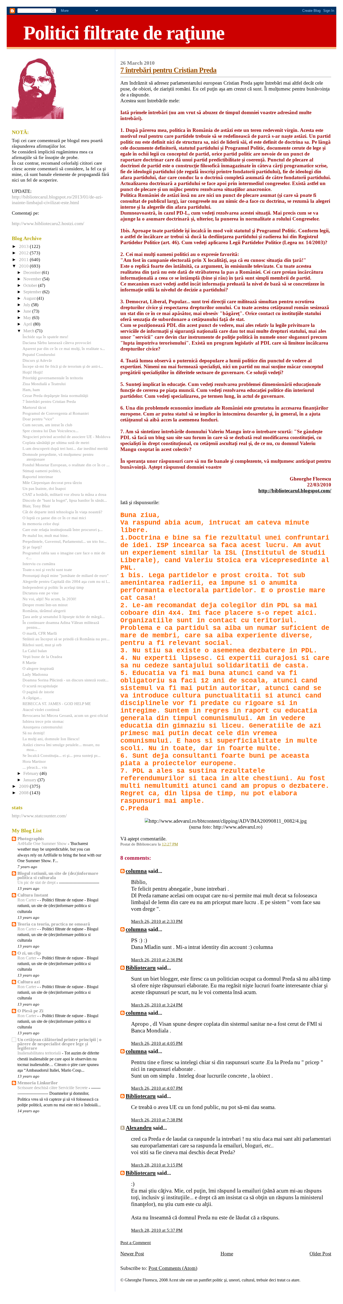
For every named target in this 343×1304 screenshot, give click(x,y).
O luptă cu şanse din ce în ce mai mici (54, 517)
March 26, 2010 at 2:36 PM (156, 959)
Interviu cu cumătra (39, 563)
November (32, 279)
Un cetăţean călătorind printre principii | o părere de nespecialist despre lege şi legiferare (59, 1044)
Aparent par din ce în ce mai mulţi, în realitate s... (64, 348)
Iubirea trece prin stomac (43, 721)
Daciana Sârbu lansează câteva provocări (57, 342)
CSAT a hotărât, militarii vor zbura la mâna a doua (64, 494)
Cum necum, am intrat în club (47, 424)
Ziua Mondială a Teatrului (44, 383)
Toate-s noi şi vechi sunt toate (47, 569)
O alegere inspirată (38, 668)
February (31, 773)
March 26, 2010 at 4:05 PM (156, 1043)
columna (136, 871)
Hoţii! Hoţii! (33, 372)
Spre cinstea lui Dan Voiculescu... (51, 430)
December (32, 272)
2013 (24, 246)
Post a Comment (135, 1242)
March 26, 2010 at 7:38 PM (156, 1119)
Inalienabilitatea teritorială (39, 1053)
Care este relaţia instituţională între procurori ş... (63, 529)
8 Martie (29, 662)
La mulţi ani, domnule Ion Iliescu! (51, 738)
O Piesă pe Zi (30, 1010)
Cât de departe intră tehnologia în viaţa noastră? (62, 512)
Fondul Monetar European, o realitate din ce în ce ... (66, 465)
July (27, 304)
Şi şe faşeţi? (32, 547)
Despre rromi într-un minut (45, 604)
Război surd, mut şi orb (42, 644)
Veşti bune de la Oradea (42, 656)
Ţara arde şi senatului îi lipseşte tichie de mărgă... (64, 616)
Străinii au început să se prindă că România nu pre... (66, 639)
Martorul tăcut (34, 407)
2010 (24, 266)
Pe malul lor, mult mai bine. (46, 535)
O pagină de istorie (38, 691)
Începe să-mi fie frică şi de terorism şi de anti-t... (63, 366)
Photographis (30, 838)
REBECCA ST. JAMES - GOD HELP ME (57, 703)
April (28, 324)
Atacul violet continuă (41, 709)
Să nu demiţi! (34, 733)
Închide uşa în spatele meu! (45, 336)
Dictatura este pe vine (41, 593)
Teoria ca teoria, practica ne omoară (53, 924)
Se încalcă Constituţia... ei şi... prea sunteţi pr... (61, 755)
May (27, 317)
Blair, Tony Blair (36, 506)
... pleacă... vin (35, 767)
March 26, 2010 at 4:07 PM (156, 1088)
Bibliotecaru (141, 968)
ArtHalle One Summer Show (42, 843)
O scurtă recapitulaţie (40, 686)
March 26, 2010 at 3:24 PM (156, 1004)
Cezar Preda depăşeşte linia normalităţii (55, 395)
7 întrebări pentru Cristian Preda (168, 70)
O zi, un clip (29, 953)
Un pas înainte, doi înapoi (44, 488)
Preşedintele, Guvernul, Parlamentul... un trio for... (65, 541)
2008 (24, 792)
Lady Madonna (35, 674)
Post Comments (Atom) (172, 1268)
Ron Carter (27, 900)
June (27, 311)
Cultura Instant (32, 895)
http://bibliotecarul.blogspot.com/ (294, 490)
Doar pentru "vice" (38, 419)
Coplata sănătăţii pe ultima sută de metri (56, 442)
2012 (24, 252)
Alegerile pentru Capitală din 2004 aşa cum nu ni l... (66, 581)
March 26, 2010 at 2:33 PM (156, 921)
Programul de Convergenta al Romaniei (56, 413)
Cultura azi (28, 981)
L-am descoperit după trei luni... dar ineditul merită (65, 448)
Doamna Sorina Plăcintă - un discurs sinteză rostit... (66, 680)
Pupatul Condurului (39, 354)
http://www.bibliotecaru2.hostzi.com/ (48, 223)
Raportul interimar (38, 476)
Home (227, 1253)
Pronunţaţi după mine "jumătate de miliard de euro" (66, 575)
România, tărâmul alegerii (44, 610)
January (30, 780)
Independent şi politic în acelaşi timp (53, 587)
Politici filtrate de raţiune (123, 33)
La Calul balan (35, 650)
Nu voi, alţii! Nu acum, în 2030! (49, 599)
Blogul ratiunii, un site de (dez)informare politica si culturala (57, 875)
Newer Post (132, 1253)
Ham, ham (31, 389)
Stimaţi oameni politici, (42, 470)
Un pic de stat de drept (37, 882)
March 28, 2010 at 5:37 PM (156, 1230)
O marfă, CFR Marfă (40, 633)
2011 (24, 259)
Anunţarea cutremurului (42, 727)
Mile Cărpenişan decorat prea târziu (52, 482)
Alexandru (139, 1128)
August (30, 298)
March (29, 330)
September (32, 292)
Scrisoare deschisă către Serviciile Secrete (53, 1087)
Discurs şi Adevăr (37, 360)
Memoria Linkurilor (37, 1082)
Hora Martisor (34, 761)
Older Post (320, 1253)
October (30, 285)
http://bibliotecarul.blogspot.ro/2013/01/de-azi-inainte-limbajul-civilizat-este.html (57, 199)
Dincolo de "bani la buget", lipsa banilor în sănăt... (65, 500)
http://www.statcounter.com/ (39, 815)
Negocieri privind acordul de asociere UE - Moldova (66, 436)
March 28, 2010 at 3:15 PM (156, 1165)
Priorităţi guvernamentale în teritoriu (53, 377)
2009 (24, 786)
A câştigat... (32, 697)
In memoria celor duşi (41, 523)
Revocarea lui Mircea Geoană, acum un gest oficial (65, 715)
